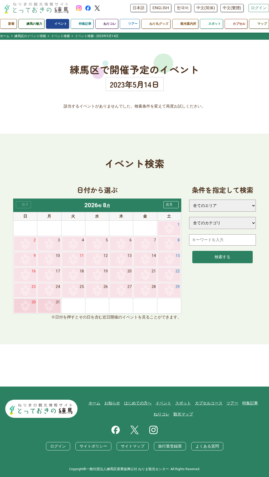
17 (58, 271)
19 (106, 271)
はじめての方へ (138, 403)
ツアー (232, 403)
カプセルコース (209, 403)
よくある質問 (207, 446)
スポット (183, 403)
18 (82, 271)
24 (58, 287)
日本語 (138, 8)
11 (82, 255)
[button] (171, 204)
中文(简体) (205, 8)
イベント (163, 403)
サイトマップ (132, 446)
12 (106, 255)
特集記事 (250, 403)
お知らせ (112, 403)
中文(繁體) (232, 8)
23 (34, 287)
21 (154, 271)
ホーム (94, 403)
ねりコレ (161, 414)
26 (106, 287)
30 (34, 302)
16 (34, 271)
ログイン (259, 8)
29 (177, 287)
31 (58, 302)
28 (154, 287)
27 (129, 287)
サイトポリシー (93, 446)
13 (129, 255)
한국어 (183, 8)
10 (58, 255)
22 (177, 271)
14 (154, 255)
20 (129, 271)
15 (177, 255)
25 (82, 287)
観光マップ (183, 414)
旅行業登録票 (170, 446)
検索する (222, 257)
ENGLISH (160, 8)
